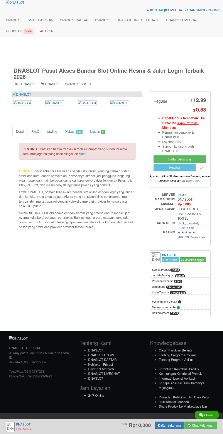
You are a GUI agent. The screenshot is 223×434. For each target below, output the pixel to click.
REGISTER (19, 31)
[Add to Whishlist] (201, 167)
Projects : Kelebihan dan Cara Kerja (184, 397)
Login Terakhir (168, 292)
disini (82, 153)
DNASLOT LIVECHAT (182, 20)
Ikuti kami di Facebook (175, 401)
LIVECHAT (175, 10)
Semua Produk (165, 270)
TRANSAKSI (195, 10)
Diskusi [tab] (72, 131)
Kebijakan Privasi (100, 364)
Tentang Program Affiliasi (176, 359)
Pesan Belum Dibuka (166, 302)
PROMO (213, 10)
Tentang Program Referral (177, 355)
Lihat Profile (170, 260)
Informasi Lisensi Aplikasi (177, 378)
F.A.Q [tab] (35, 131)
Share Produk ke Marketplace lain (183, 406)
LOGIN (48, 31)
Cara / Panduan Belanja (175, 350)
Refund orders (165, 313)
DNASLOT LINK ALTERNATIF (138, 20)
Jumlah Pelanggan (168, 275)
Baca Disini (193, 181)
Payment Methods (101, 369)
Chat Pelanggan (194, 260)
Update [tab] (52, 131)
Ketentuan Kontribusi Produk (179, 369)
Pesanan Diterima (166, 281)
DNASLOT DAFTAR (74, 20)
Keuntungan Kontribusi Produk (180, 373)
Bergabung (166, 287)
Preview (174, 167)
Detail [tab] (20, 131)
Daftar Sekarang (179, 159)
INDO (181, 194)
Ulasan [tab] (96, 131)
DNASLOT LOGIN (40, 20)
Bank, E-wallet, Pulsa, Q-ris (188, 225)
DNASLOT (13, 20)
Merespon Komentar (165, 307)
